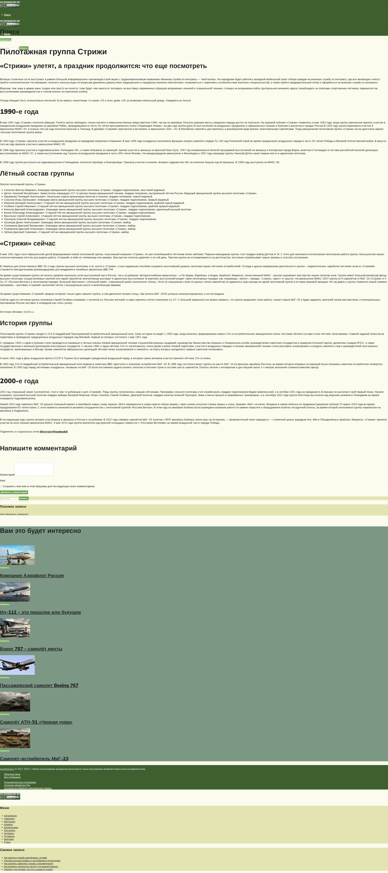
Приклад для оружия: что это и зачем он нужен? (28, 869)
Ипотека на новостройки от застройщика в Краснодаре (32, 860)
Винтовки (9, 77)
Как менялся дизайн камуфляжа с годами (25, 857)
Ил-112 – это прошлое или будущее (40, 612)
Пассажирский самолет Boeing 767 (39, 685)
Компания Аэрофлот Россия (32, 575)
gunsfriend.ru (7, 768)
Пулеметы (9, 74)
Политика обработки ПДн (17, 785)
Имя (2, 480)
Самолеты (9, 56)
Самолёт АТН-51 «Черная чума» (36, 722)
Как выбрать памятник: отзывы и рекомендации (28, 863)
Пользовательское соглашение (20, 782)
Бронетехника (11, 827)
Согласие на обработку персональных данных (28, 788)
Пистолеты (9, 830)
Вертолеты (10, 59)
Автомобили (10, 815)
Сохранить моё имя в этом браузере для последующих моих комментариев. (49, 486)
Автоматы (9, 71)
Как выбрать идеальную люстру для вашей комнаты (31, 866)
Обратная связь (12, 774)
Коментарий (7, 474)
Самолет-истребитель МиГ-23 (34, 758)
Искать (24, 498)
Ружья (7, 842)
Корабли (8, 824)
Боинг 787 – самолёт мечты (31, 648)
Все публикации (12, 777)
